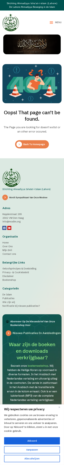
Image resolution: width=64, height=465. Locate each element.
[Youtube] (9, 228)
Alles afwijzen (32, 458)
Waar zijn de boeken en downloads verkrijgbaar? (32, 351)
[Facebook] (4, 228)
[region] (32, 434)
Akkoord (32, 440)
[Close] (61, 407)
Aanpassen (32, 449)
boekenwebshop (38, 365)
